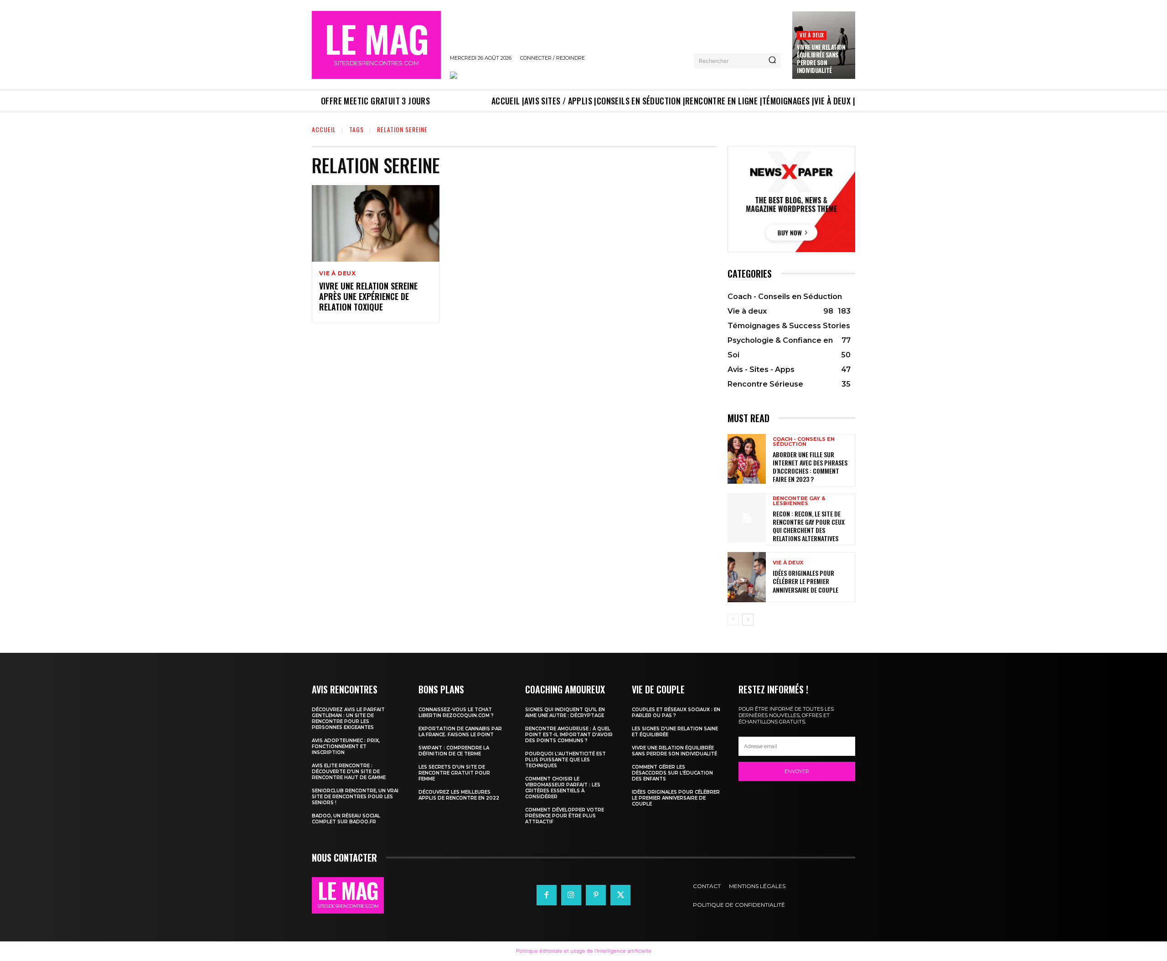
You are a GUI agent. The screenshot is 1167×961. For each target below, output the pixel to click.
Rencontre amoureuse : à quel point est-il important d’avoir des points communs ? (569, 735)
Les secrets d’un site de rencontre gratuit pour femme (454, 773)
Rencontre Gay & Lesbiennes (799, 501)
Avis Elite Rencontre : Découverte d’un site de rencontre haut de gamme (349, 771)
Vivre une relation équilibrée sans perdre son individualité (821, 58)
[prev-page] (733, 619)
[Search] (772, 60)
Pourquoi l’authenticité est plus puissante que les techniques (565, 760)
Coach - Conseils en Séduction (804, 442)
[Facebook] (547, 895)
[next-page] (748, 619)
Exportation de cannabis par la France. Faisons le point (460, 732)
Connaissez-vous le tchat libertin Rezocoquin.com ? (456, 712)
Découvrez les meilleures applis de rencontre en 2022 (458, 795)
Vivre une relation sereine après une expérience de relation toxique (368, 296)
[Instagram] (571, 895)
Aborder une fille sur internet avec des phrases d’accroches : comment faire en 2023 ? (810, 467)
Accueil (324, 129)
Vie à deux (812, 35)
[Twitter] (620, 895)
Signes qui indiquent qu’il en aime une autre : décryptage (565, 712)
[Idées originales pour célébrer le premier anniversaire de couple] (747, 577)
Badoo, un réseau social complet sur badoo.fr (346, 819)
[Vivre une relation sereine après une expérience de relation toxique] (375, 223)
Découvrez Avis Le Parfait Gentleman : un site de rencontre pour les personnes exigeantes (348, 718)
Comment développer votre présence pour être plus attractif (564, 816)
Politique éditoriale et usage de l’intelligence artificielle (583, 951)
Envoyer (797, 771)
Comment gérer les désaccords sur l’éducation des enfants (672, 773)
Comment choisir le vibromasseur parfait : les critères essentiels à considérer (562, 788)
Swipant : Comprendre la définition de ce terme (453, 751)
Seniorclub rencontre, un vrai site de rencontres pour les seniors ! (355, 797)
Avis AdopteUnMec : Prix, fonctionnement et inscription (346, 746)
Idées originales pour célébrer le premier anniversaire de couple (805, 581)
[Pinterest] (596, 895)
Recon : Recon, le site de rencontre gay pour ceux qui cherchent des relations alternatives (809, 526)
